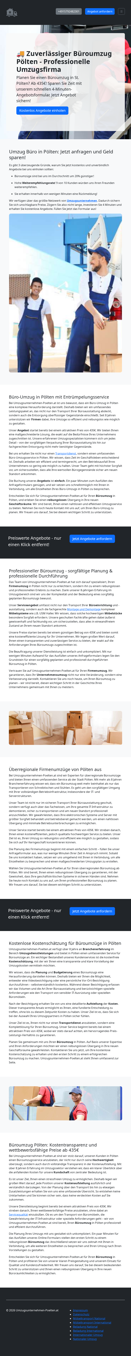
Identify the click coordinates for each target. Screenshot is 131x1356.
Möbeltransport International (92, 1322)
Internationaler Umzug (88, 1335)
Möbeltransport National (89, 1318)
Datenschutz (81, 1314)
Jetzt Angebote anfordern (92, 538)
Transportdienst (65, 453)
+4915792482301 (68, 11)
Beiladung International (88, 1331)
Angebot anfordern (99, 11)
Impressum (80, 1310)
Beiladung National (85, 1327)
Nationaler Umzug (85, 1339)
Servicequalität (18, 1214)
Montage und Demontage (84, 609)
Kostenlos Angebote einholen (42, 110)
